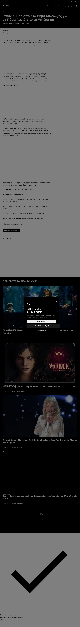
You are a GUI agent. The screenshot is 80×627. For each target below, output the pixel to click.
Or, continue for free (42, 330)
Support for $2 (41, 321)
